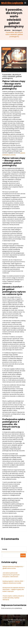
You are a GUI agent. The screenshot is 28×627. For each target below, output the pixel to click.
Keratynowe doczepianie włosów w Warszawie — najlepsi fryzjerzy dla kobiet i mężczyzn (14, 589)
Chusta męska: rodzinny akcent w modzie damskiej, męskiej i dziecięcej (13, 597)
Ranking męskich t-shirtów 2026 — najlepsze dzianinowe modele (13, 582)
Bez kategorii (17, 30)
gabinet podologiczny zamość (13, 154)
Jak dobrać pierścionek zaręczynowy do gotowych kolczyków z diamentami (11, 575)
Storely (18, 622)
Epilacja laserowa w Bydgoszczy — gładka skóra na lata (13, 567)
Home (8, 30)
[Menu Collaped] (25, 2)
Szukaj (4, 549)
